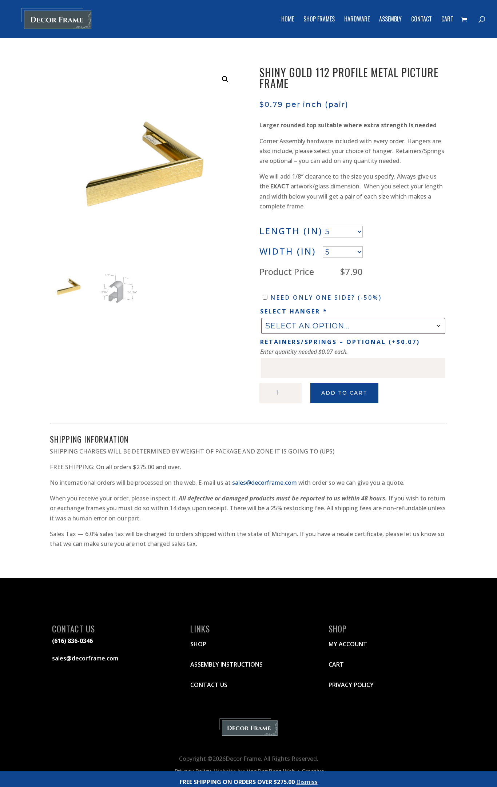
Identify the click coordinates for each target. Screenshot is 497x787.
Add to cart (344, 392)
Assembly (390, 19)
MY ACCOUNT (348, 644)
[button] (225, 79)
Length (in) (290, 231)
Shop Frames (319, 19)
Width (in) (287, 251)
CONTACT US (208, 685)
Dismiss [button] (307, 782)
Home (287, 19)
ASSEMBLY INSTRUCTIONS (226, 664)
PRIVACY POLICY (351, 685)
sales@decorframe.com (264, 483)
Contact (421, 19)
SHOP (198, 644)
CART (336, 664)
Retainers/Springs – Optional (340, 342)
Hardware (357, 19)
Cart (447, 19)
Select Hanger (293, 311)
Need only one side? (326, 297)
